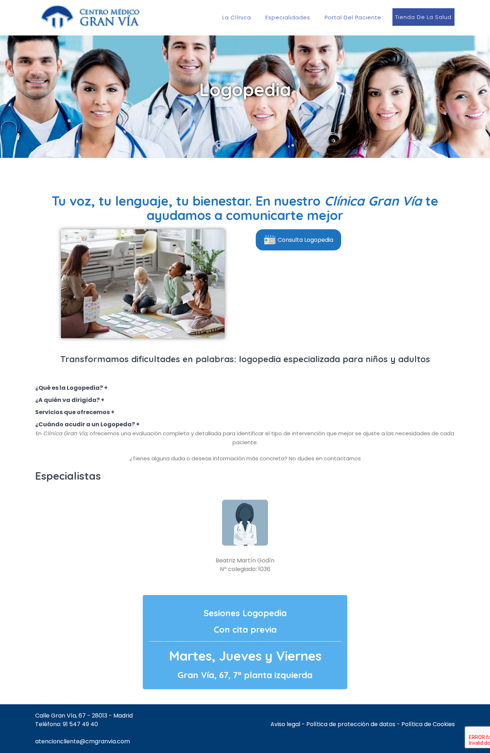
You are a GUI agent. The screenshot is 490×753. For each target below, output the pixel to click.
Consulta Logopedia (305, 240)
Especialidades (287, 17)
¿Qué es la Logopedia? (69, 388)
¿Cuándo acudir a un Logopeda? (85, 424)
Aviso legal (285, 724)
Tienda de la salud (423, 17)
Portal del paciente (353, 17)
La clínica (236, 17)
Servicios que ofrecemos (72, 412)
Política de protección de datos (350, 724)
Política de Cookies (428, 724)
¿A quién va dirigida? (67, 400)
